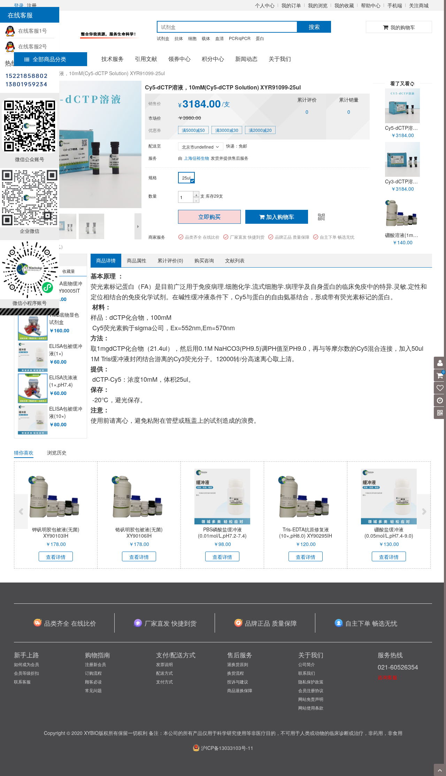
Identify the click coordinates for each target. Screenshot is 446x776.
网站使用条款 (310, 708)
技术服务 (112, 59)
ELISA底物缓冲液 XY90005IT (65, 287)
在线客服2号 (31, 46)
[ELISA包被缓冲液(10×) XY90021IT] (32, 420)
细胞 (192, 38)
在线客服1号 (31, 30)
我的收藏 (344, 5)
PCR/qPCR (240, 38)
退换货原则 (237, 664)
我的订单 (291, 5)
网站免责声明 (310, 699)
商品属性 (136, 260)
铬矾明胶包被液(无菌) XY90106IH (139, 532)
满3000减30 (226, 130)
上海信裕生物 (196, 158)
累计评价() (170, 260)
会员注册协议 (310, 690)
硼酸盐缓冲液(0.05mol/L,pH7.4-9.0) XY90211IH (388, 535)
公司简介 (306, 664)
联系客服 (22, 681)
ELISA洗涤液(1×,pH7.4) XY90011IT (63, 385)
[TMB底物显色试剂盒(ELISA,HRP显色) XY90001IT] (32, 326)
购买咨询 (204, 260)
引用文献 (146, 59)
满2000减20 (260, 130)
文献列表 (235, 260)
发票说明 (164, 664)
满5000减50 (193, 130)
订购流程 (93, 673)
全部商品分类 (49, 59)
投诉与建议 (237, 681)
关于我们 (280, 59)
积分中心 (213, 59)
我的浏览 (318, 5)
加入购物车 (280, 217)
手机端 (394, 5)
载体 (206, 38)
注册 (32, 5)
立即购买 (209, 217)
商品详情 (106, 260)
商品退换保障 (239, 690)
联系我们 (306, 673)
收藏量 (68, 271)
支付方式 (164, 681)
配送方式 (164, 673)
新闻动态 (246, 59)
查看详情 (56, 556)
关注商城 (419, 5)
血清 (219, 38)
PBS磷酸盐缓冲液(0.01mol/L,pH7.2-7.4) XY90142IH (222, 535)
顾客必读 (93, 681)
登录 (19, 5)
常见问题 (93, 690)
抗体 (179, 38)
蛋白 (260, 38)
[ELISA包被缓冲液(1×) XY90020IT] (32, 357)
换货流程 (235, 673)
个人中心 (265, 5)
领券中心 (179, 59)
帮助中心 (370, 5)
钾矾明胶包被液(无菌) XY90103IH (55, 532)
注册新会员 (95, 664)
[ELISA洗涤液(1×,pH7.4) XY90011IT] (32, 388)
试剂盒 (163, 38)
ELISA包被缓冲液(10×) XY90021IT (65, 416)
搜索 (314, 27)
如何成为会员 (26, 664)
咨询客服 (387, 677)
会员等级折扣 (26, 673)
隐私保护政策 (310, 681)
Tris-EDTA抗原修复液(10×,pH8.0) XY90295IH (305, 532)
